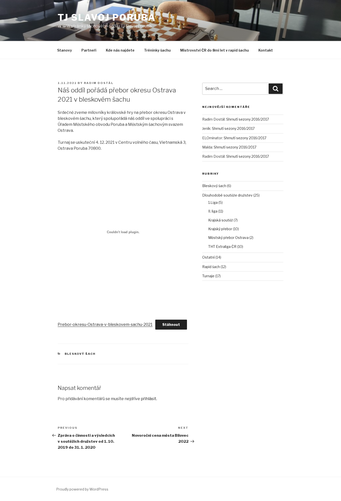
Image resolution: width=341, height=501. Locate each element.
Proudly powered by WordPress (82, 489)
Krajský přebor (220, 229)
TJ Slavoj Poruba (107, 17)
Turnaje (208, 276)
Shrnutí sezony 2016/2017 (247, 119)
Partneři (88, 50)
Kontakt (265, 50)
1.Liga (213, 202)
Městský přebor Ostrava (228, 237)
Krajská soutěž (220, 220)
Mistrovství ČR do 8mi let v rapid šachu (214, 50)
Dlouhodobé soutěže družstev (227, 195)
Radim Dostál (98, 83)
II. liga (212, 211)
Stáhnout (171, 324)
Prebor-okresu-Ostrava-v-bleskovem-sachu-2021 (105, 324)
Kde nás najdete (120, 50)
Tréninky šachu (157, 50)
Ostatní (208, 257)
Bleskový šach (80, 354)
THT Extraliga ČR (222, 246)
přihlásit (148, 398)
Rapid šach (211, 267)
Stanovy (64, 50)
